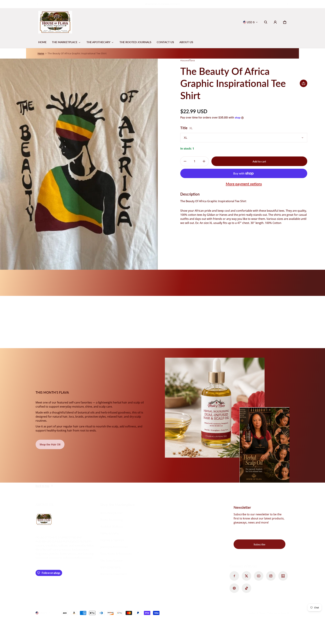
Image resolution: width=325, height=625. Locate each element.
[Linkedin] (283, 576)
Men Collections (110, 567)
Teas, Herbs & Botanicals (116, 554)
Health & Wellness (111, 526)
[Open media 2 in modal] (79, 164)
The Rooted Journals (135, 42)
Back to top (42, 485)
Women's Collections (113, 574)
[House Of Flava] (55, 22)
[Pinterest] (234, 588)
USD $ (251, 22)
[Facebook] (234, 576)
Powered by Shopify (278, 613)
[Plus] (204, 161)
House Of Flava (256, 613)
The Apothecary (98, 42)
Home (42, 42)
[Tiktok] (246, 588)
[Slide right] (287, 4)
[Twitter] (246, 576)
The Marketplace (64, 42)
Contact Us (165, 42)
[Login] (275, 22)
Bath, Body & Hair (111, 513)
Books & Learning (111, 520)
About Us (186, 42)
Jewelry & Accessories (114, 547)
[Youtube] (258, 576)
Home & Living (109, 533)
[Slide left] (37, 4)
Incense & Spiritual (112, 540)
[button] (265, 22)
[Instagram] (271, 576)
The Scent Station (111, 560)
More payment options (244, 184)
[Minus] (185, 161)
